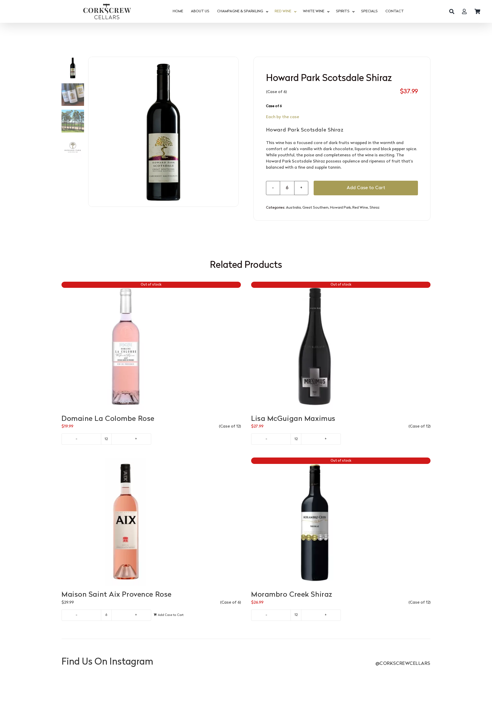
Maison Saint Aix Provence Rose (116, 594)
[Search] (451, 11)
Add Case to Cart (366, 188)
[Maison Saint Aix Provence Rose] (151, 522)
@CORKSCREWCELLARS (402, 663)
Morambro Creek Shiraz (291, 594)
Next (234, 132)
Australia (293, 208)
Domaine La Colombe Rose (108, 419)
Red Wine (360, 208)
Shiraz (375, 208)
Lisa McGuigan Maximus (293, 419)
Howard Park (340, 208)
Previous (92, 132)
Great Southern (315, 208)
